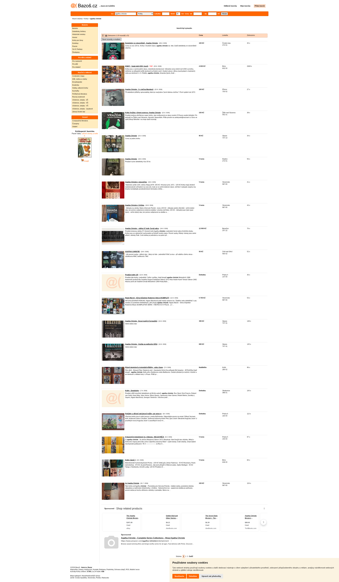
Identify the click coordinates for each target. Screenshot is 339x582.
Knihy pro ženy (77, 40)
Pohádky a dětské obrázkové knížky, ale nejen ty (143, 414)
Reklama (102, 569)
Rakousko (105, 578)
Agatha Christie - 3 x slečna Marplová (139, 89)
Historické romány (78, 34)
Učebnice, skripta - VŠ (80, 106)
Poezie (74, 46)
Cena (201, 35)
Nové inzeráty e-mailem (111, 39)
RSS (127, 569)
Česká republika (81, 578)
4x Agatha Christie (132, 483)
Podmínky (109, 569)
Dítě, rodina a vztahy (79, 79)
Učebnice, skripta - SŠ (80, 103)
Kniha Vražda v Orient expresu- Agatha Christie (143, 113)
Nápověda (74, 569)
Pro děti (75, 64)
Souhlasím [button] (179, 576)
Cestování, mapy (78, 76)
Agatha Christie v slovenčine (136, 182)
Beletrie (75, 28)
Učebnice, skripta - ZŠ (80, 100)
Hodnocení (88, 569)
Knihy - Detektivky (132, 391)
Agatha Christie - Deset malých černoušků (141, 321)
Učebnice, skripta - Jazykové (82, 109)
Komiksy (75, 43)
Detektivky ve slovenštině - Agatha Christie (141, 43)
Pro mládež (76, 67)
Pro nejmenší (77, 61)
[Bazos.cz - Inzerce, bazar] (84, 7)
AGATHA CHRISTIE (132, 252)
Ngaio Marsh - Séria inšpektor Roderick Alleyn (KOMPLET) (147, 298)
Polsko (98, 578)
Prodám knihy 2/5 (131, 275)
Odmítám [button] (193, 576)
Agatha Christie (131, 136)
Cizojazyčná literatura (80, 121)
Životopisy (76, 52)
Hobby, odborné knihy (80, 88)
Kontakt (95, 569)
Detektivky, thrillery (79, 31)
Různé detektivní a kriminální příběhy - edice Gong (144, 367)
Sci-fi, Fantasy (77, 49)
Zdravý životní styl (78, 112)
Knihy (86, 19)
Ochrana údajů (119, 569)
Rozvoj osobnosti (78, 97)
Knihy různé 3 (130, 460)
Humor (74, 37)
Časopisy (75, 124)
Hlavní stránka (77, 19)
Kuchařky (75, 91)
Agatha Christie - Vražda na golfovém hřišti (141, 344)
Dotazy (81, 569)
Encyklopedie (77, 82)
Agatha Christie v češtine (134, 205)
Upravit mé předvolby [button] (211, 576)
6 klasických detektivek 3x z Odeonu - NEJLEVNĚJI (144, 437)
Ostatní (74, 127)
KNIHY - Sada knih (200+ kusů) (136, 66)
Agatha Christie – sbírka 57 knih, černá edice (142, 228)
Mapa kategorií (75, 576)
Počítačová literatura (79, 94)
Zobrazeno (251, 35)
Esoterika (75, 85)
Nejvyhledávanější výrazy (91, 576)
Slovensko (91, 578)
